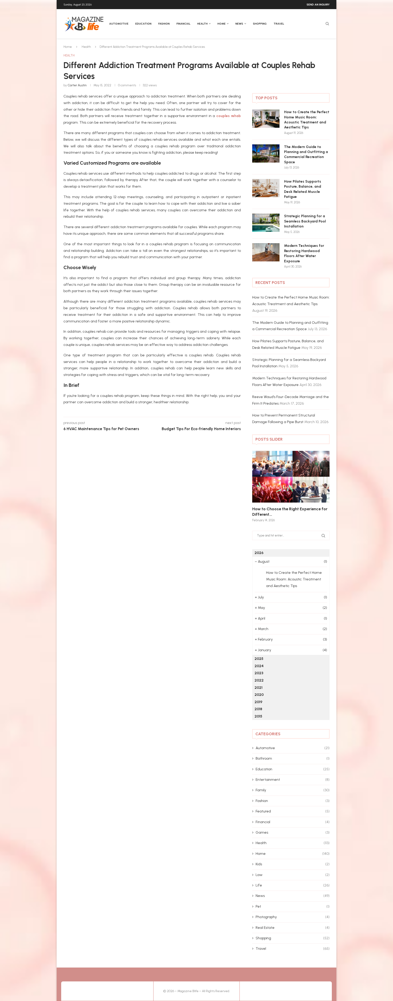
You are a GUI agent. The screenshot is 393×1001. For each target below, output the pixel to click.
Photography (293, 917)
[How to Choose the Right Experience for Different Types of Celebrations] (291, 477)
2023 (258, 673)
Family (293, 790)
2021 (258, 687)
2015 (258, 716)
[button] (261, 486)
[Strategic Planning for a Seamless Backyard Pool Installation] (266, 223)
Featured (293, 811)
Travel (279, 23)
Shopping (260, 23)
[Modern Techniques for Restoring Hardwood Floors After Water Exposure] (266, 252)
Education (143, 23)
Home (221, 23)
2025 (258, 658)
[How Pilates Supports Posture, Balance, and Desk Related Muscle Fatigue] (266, 188)
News (239, 23)
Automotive (118, 23)
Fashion (164, 23)
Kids (293, 864)
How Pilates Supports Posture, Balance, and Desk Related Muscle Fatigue (302, 189)
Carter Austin (77, 85)
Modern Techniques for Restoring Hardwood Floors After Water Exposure (304, 253)
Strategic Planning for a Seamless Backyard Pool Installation (305, 221)
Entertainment (293, 779)
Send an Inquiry (318, 4)
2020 (259, 694)
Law (293, 875)
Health (202, 23)
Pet (293, 906)
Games (293, 832)
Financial (183, 23)
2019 (258, 702)
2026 (258, 553)
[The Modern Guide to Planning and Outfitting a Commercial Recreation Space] (266, 153)
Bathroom (293, 758)
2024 (259, 666)
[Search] (327, 24)
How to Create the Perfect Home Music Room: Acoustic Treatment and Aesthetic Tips (306, 119)
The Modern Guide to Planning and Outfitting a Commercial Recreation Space (306, 154)
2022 (259, 680)
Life (293, 885)
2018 (258, 709)
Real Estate (293, 927)
